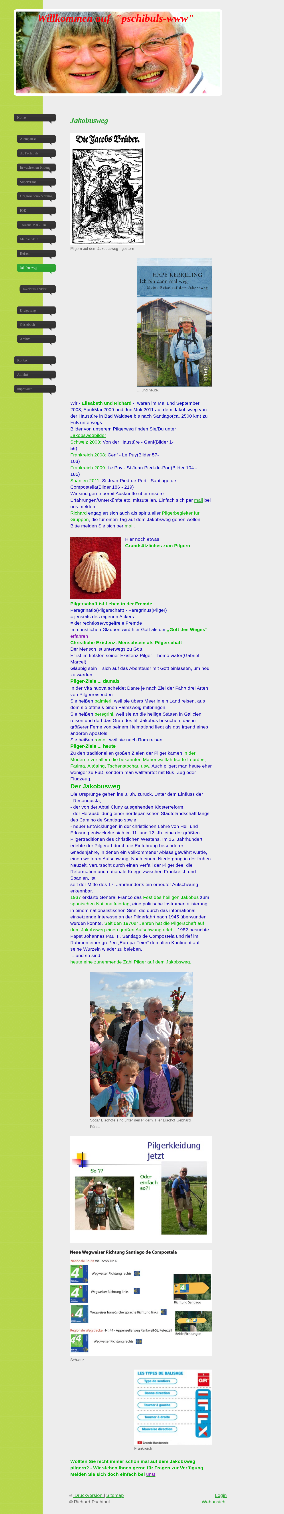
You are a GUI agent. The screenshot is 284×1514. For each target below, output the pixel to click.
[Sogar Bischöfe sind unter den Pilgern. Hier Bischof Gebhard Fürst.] (141, 1044)
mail (198, 500)
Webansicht (214, 1501)
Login (221, 1495)
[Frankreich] (173, 1407)
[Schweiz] (141, 1303)
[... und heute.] (174, 322)
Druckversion (88, 1495)
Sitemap (115, 1495)
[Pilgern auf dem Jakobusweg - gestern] (107, 189)
